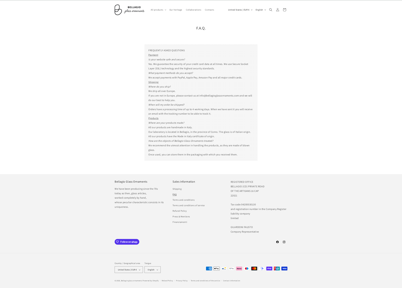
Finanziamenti (180, 221)
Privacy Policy (182, 281)
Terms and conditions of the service (205, 281)
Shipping (177, 188)
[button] (158, 9)
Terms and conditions (184, 199)
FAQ (175, 194)
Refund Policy (180, 210)
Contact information (231, 281)
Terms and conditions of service (189, 205)
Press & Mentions (181, 216)
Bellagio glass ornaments (131, 281)
